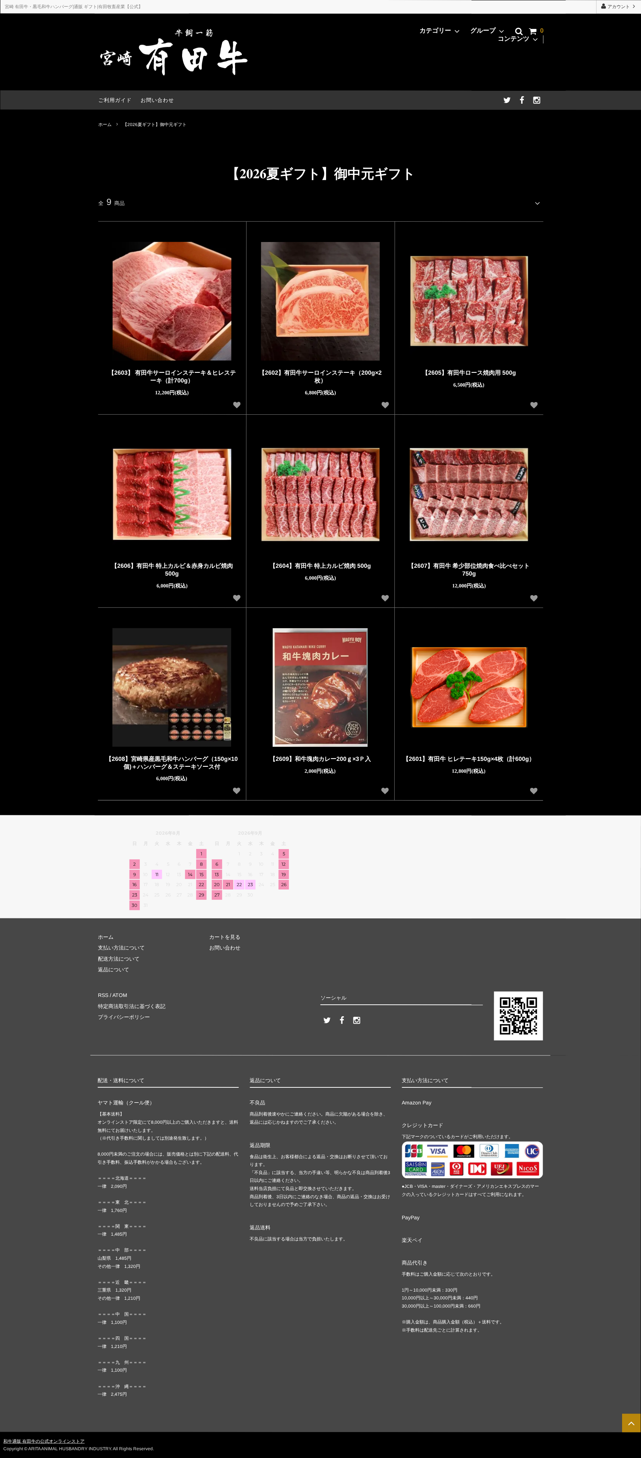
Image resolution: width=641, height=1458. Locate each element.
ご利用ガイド (115, 100)
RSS (103, 995)
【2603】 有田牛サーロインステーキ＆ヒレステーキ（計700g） (172, 377)
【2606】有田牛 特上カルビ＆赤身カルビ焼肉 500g (172, 570)
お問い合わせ (157, 100)
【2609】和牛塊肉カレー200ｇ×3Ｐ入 (320, 759)
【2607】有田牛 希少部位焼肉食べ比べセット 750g (469, 570)
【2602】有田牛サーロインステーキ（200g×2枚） (320, 377)
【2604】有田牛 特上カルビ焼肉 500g (320, 566)
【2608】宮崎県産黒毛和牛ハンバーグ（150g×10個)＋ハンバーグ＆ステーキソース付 (172, 762)
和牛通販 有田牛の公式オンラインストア (44, 1441)
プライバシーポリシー (124, 1017)
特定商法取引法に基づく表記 (131, 1006)
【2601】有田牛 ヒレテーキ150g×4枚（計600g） (469, 759)
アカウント (619, 6)
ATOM (119, 995)
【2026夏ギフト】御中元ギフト (155, 124)
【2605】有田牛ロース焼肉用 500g (469, 373)
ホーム (105, 124)
